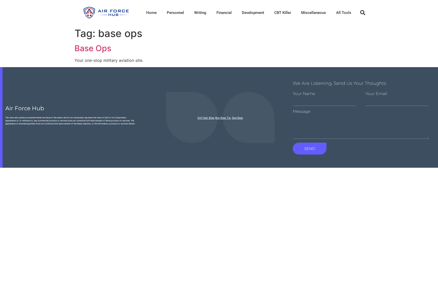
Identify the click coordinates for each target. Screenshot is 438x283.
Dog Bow (237, 118)
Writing (200, 12)
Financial (224, 12)
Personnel (175, 12)
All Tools (343, 12)
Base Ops (93, 48)
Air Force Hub (24, 108)
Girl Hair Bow (205, 118)
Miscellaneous (313, 12)
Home (151, 12)
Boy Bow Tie (223, 118)
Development (253, 12)
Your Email (376, 94)
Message (301, 111)
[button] (363, 13)
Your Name (304, 94)
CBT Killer (282, 12)
